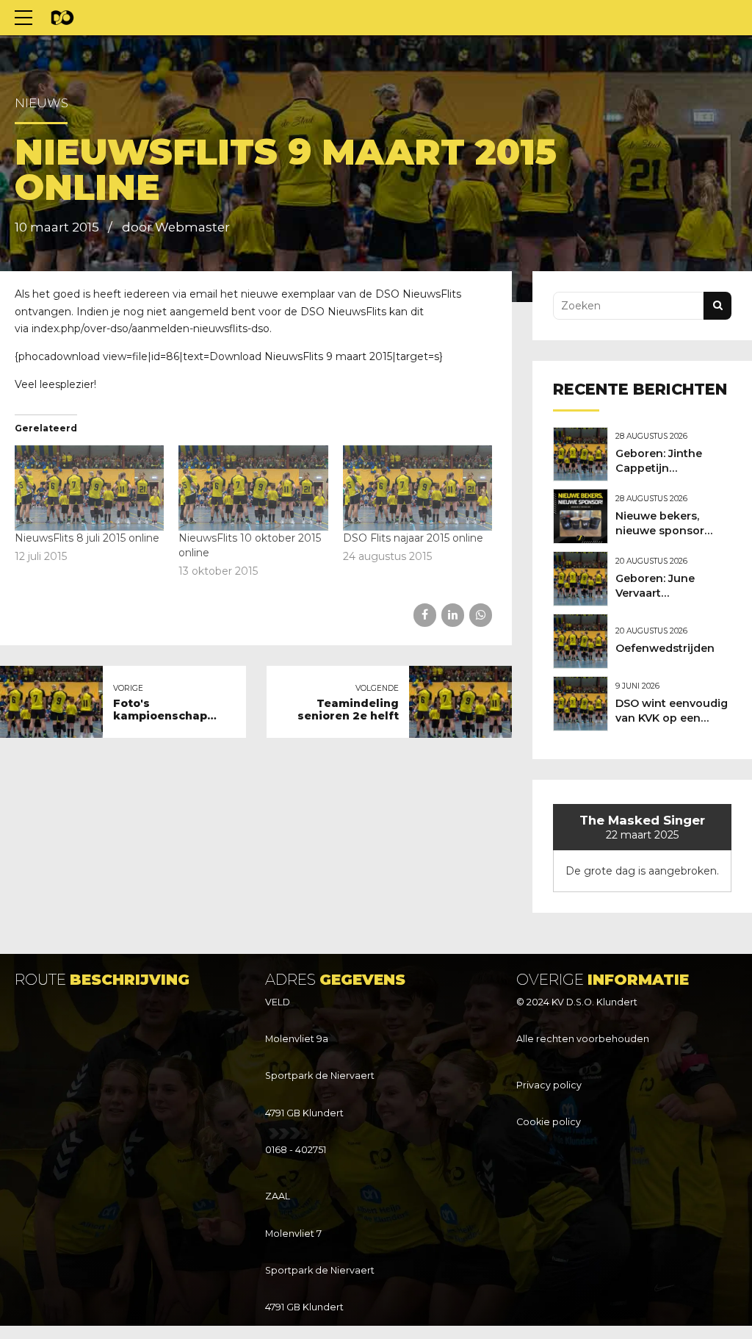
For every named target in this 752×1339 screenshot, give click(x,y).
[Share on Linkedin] (452, 614)
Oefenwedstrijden (665, 648)
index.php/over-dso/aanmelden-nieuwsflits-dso (151, 328)
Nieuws (41, 103)
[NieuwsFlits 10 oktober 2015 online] (253, 488)
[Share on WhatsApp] (480, 614)
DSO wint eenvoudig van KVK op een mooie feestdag (671, 718)
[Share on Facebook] (424, 614)
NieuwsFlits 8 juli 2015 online (87, 538)
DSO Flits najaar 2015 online (413, 538)
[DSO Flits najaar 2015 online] (417, 488)
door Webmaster (176, 227)
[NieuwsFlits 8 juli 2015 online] (89, 488)
